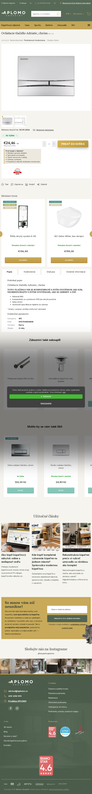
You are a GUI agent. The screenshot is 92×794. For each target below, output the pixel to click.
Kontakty (7, 745)
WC (20, 318)
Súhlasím (47, 396)
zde (64, 392)
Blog (5, 732)
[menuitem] (27, 25)
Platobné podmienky (56, 693)
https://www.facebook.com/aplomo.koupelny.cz (10, 708)
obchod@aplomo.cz (18, 691)
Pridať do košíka (73, 144)
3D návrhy (8, 727)
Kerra (21, 325)
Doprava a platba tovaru (58, 689)
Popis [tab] (9, 271)
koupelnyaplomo (17, 708)
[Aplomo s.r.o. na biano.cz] (46, 765)
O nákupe (23, 3)
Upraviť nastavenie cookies (59, 789)
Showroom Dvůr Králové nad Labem (77, 3)
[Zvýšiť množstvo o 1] (54, 144)
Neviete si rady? (10, 736)
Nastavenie (46, 403)
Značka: (53, 40)
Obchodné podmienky (57, 702)
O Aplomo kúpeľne (8, 3)
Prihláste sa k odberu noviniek (67, 618)
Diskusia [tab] (51, 271)
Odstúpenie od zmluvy (57, 707)
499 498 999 (15, 696)
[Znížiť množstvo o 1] (44, 144)
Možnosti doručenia (45, 130)
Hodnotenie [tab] (29, 271)
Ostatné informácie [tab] (75, 271)
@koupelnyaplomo (46, 653)
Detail (20, 490)
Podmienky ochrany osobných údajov (63, 711)
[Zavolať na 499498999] (42, 3)
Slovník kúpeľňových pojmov (15, 741)
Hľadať (58, 14)
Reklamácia (53, 698)
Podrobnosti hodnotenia (34, 40)
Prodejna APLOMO (17, 701)
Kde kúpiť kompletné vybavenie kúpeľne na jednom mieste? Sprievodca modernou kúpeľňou (45, 561)
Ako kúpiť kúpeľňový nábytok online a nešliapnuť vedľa (13, 558)
